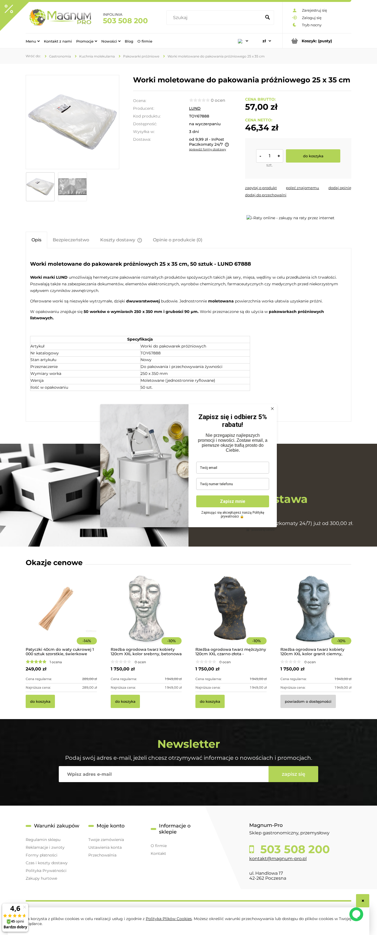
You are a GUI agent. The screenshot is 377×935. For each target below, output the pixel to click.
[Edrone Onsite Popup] (188, 467)
